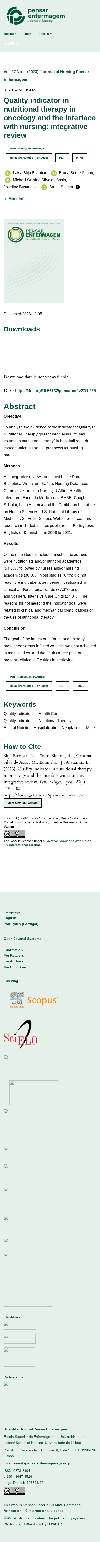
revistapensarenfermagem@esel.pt (43, 1463)
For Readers (14, 955)
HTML (79, 157)
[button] (15, 199)
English (10, 918)
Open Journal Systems (22, 939)
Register (10, 34)
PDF (62, 157)
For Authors (13, 961)
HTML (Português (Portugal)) (29, 157)
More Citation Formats (23, 802)
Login (27, 34)
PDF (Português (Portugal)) (28, 148)
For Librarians (15, 967)
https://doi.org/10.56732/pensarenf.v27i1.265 (55, 391)
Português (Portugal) (21, 924)
